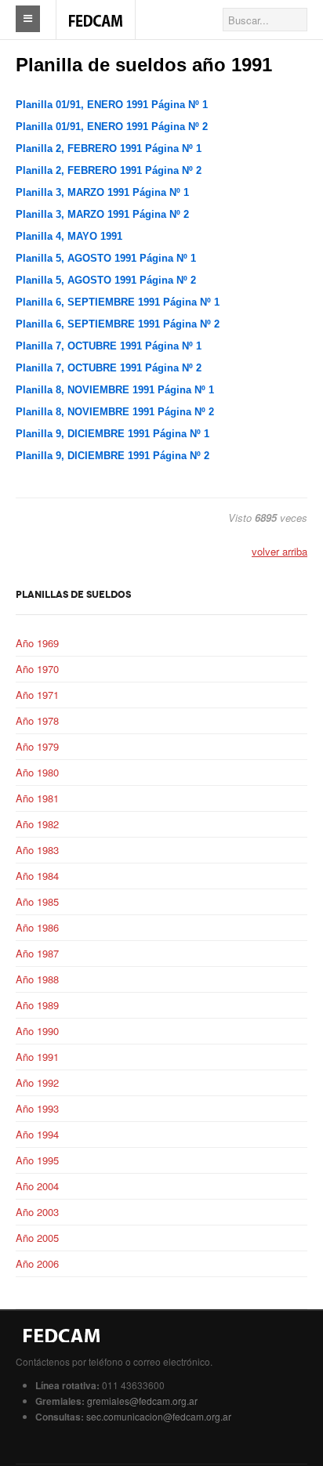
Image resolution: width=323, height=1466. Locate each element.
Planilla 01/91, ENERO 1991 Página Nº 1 (112, 104)
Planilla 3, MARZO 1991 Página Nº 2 (102, 214)
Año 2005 (37, 1237)
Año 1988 (37, 979)
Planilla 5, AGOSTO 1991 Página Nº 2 (106, 280)
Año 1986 (37, 927)
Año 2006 (37, 1263)
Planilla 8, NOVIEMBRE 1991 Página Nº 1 (115, 390)
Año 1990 (37, 1030)
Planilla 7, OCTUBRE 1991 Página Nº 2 (108, 368)
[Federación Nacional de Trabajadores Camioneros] (95, 12)
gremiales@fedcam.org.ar (142, 1400)
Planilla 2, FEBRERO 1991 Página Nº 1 (108, 148)
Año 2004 (37, 1185)
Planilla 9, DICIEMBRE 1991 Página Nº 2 (112, 456)
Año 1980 (37, 772)
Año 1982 (37, 823)
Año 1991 (37, 1056)
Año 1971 (37, 694)
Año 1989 (37, 1004)
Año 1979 (37, 746)
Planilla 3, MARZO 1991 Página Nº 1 (102, 192)
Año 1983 (37, 849)
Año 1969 (37, 642)
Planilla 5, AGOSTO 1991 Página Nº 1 (106, 258)
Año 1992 (37, 1082)
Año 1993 (37, 1108)
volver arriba (279, 551)
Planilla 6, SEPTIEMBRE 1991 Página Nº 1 (118, 302)
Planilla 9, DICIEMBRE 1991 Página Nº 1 (112, 434)
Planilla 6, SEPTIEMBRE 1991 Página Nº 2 (118, 324)
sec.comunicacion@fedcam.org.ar (158, 1416)
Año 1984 (37, 875)
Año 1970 (37, 668)
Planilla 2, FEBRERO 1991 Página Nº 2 (108, 170)
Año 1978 (37, 720)
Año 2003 (37, 1211)
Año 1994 (37, 1134)
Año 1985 (37, 901)
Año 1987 (37, 953)
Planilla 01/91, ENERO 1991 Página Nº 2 (112, 126)
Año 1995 (37, 1160)
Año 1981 (37, 798)
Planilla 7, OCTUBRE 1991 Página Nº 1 (108, 346)
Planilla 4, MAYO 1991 (69, 236)
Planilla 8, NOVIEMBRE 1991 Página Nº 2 (115, 412)
